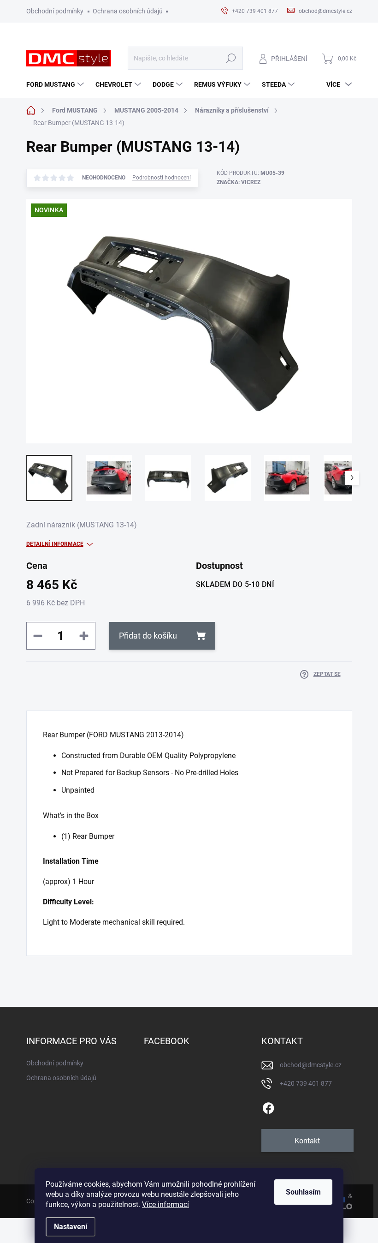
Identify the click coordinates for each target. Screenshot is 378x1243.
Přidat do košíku (148, 635)
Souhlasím (303, 1192)
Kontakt (307, 1140)
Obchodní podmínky (54, 11)
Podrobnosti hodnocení (161, 177)
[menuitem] (56, 84)
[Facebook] (268, 1106)
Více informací (165, 1204)
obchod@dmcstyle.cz (311, 1065)
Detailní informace (54, 544)
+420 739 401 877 (306, 1083)
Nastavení (70, 1226)
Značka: (238, 182)
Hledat (231, 58)
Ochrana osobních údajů (128, 11)
